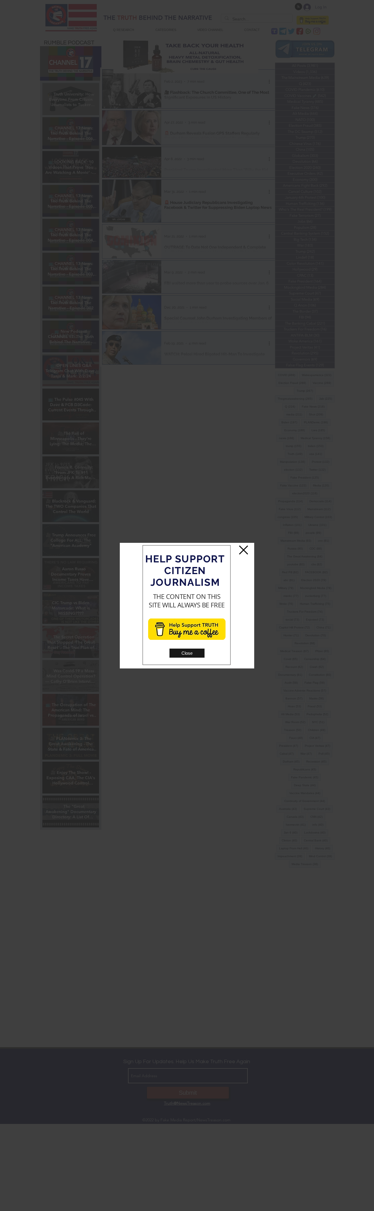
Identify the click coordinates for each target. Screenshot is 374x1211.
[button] (187, 653)
